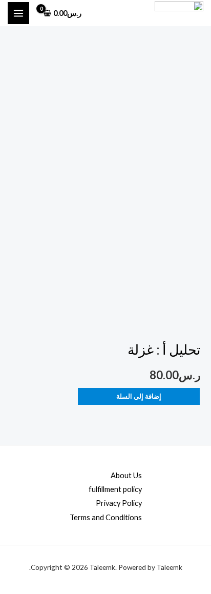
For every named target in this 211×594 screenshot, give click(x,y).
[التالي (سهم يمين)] (193, 297)
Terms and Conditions (106, 517)
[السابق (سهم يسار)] (18, 297)
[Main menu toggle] (18, 13)
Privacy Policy (119, 503)
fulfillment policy (115, 489)
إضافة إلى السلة (138, 396)
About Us (126, 475)
